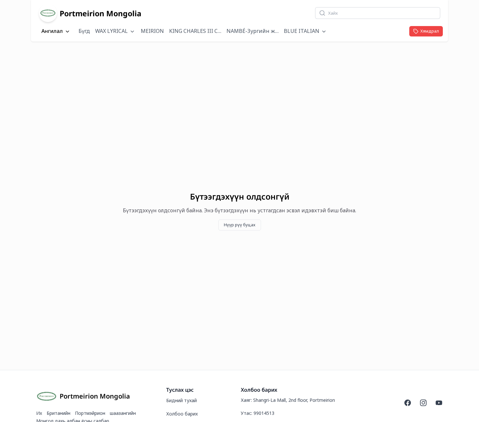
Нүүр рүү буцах (239, 225)
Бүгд (84, 31)
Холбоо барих (182, 414)
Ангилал (52, 31)
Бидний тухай (181, 400)
